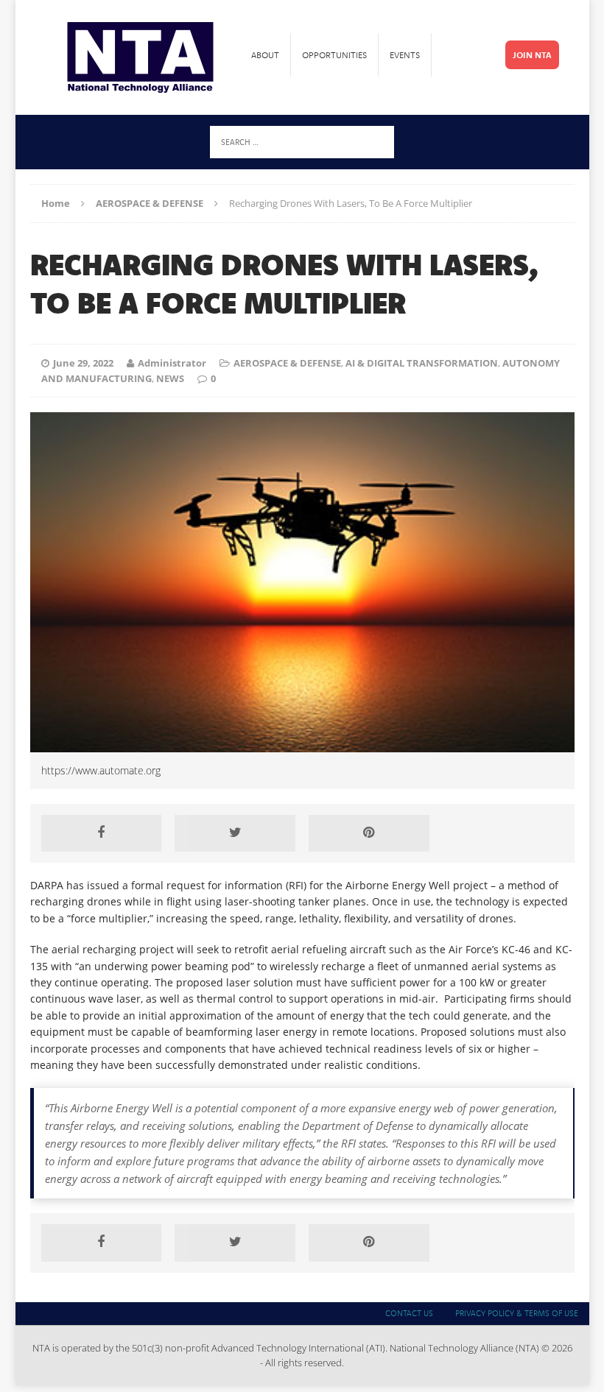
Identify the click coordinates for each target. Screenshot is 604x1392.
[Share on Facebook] (101, 833)
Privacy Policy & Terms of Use (516, 1313)
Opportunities (334, 54)
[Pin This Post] (369, 833)
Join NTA (532, 54)
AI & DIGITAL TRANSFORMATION (421, 363)
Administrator (172, 363)
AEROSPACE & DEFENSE (287, 363)
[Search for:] (302, 141)
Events (405, 54)
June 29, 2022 (83, 363)
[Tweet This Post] (235, 833)
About (265, 54)
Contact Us (409, 1313)
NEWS (170, 378)
